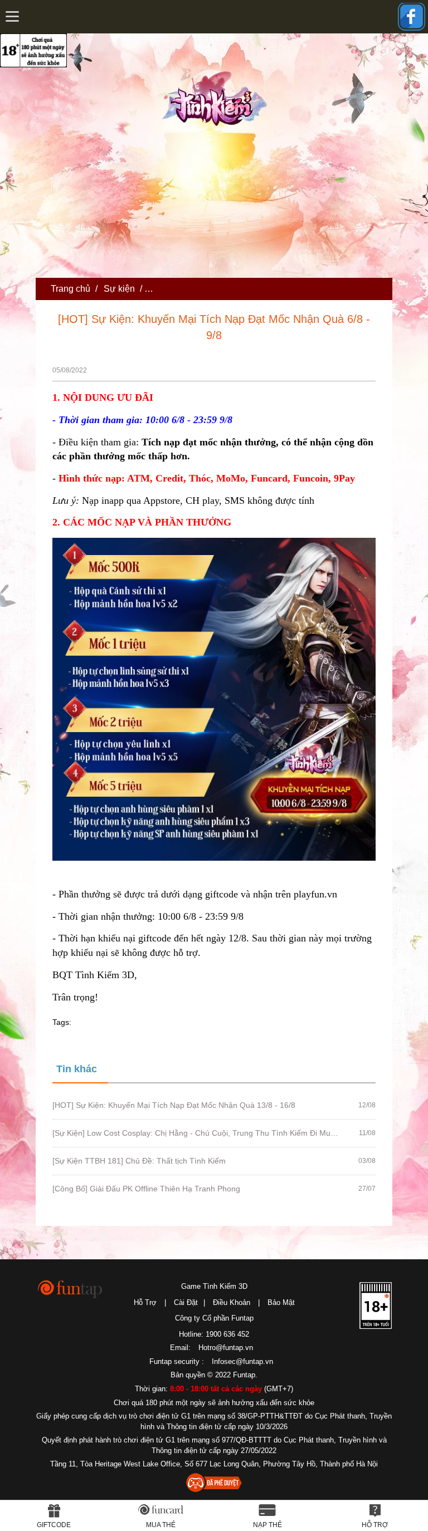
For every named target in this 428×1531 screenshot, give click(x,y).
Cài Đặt (186, 1302)
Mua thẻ (161, 1525)
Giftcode (54, 1525)
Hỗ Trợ (145, 1302)
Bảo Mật (281, 1302)
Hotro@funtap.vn (225, 1347)
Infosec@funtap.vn (242, 1361)
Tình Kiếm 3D (218, 96)
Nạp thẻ (267, 1525)
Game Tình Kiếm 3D (214, 1286)
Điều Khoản (231, 1302)
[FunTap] (70, 1288)
